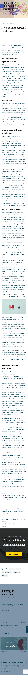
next (22, 651)
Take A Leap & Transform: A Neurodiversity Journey (14, 525)
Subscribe (23, 622)
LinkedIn (5, 662)
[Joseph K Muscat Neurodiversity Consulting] (10, 5)
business (11, 569)
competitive (18, 569)
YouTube (22, 662)
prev (6, 651)
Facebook (13, 662)
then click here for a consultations (11, 515)
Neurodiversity (5, 23)
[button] (2, 6)
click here (11, 500)
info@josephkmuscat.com (13, 605)
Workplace (12, 23)
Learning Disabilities (6, 572)
